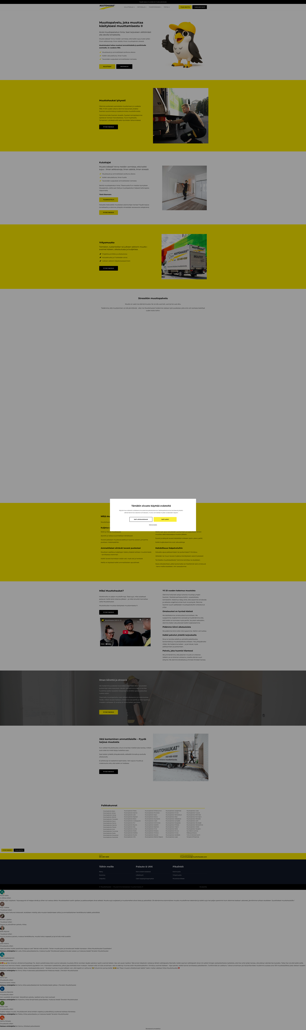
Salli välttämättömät (141, 519)
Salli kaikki (165, 519)
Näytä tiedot (153, 524)
